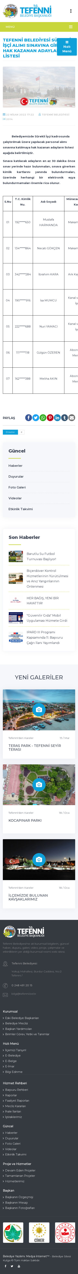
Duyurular (16, 476)
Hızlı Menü (67, 49)
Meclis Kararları (15, 1106)
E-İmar (9, 1066)
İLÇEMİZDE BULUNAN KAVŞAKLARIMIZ (28, 897)
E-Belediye (13, 1055)
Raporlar (11, 1095)
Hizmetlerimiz (14, 1181)
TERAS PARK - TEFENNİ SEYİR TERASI (35, 748)
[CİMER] (39, 1232)
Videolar (15, 498)
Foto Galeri (17, 487)
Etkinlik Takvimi (21, 509)
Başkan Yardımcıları (18, 1029)
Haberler (16, 466)
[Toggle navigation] (70, 11)
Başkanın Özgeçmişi (19, 1197)
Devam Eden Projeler (20, 1170)
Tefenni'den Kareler (21, 738)
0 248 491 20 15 (22, 985)
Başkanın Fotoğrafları (20, 1208)
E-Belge (11, 1061)
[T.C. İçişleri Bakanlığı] (65, 1232)
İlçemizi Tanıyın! (15, 1050)
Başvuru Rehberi (16, 1090)
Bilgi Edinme (14, 1072)
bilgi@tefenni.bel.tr (24, 993)
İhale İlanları (13, 1111)
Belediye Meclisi (16, 1023)
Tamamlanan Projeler (20, 1176)
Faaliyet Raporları (17, 1100)
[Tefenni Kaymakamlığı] (13, 1232)
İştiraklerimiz (13, 1117)
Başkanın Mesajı (16, 1202)
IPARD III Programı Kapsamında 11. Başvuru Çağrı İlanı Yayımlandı (45, 637)
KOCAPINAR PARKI (25, 820)
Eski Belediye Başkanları (22, 1018)
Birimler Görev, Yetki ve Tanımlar (27, 1034)
